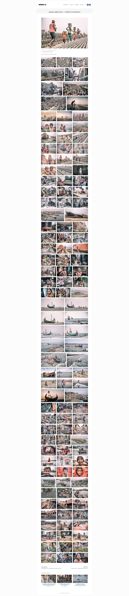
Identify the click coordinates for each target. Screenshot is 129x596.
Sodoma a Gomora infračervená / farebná (80, 585)
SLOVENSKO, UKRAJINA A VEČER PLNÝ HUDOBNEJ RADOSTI (48, 585)
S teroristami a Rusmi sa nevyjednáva (64, 585)
